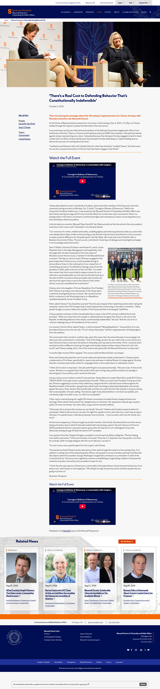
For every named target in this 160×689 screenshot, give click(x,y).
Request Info (143, 3)
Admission (78, 12)
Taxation (126, 603)
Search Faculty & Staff (106, 3)
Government (24, 135)
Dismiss (142, 684)
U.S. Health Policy (95, 603)
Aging (86, 600)
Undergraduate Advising (52, 637)
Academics (66, 12)
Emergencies (71, 662)
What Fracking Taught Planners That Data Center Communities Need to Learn (20, 593)
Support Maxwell (86, 634)
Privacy (108, 662)
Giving (144, 12)
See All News (126, 541)
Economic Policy (129, 600)
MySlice (99, 662)
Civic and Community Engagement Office (68, 3)
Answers (47, 634)
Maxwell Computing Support (90, 640)
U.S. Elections (70, 603)
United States (24, 139)
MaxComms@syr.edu (95, 622)
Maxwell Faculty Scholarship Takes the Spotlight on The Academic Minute (97, 593)
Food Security (94, 600)
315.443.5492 (114, 622)
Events (108, 12)
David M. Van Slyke (27, 123)
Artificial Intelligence (13, 600)
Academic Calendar (43, 662)
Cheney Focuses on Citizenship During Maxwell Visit (28, 20)
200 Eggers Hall (146, 636)
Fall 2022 (67, 531)
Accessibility (58, 662)
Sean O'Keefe (24, 127)
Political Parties (60, 603)
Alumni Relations (130, 12)
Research (90, 12)
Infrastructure (25, 600)
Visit (130, 3)
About (117, 12)
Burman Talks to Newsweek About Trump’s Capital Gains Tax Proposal (138, 593)
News (99, 12)
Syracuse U (119, 662)
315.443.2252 (146, 642)
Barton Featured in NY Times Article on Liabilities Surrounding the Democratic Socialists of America (60, 594)
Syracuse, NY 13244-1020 (142, 639)
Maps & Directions (86, 662)
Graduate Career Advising (53, 640)
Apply (120, 3)
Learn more (83, 684)
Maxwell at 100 (90, 3)
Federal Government (142, 600)
